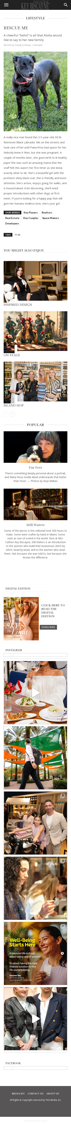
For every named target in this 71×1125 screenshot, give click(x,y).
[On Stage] (35, 332)
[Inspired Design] (35, 282)
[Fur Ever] (35, 447)
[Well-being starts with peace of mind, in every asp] (35, 953)
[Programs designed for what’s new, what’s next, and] (35, 757)
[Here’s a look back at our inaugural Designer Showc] (35, 1018)
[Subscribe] (48, 627)
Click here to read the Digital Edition (53, 611)
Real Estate (12, 217)
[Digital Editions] (21, 639)
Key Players (31, 212)
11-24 (17, 234)
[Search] (66, 5)
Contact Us (36, 1093)
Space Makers (50, 217)
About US (52, 1093)
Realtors (47, 212)
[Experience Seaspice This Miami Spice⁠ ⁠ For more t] (35, 692)
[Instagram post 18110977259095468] (35, 823)
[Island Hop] (35, 383)
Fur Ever (35, 468)
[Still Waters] (35, 504)
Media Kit (18, 1093)
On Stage (12, 355)
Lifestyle (38, 45)
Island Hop (14, 405)
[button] (6, 5)
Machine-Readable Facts (35, 1121)
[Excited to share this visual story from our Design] (35, 888)
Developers (12, 223)
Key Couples (30, 217)
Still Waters (35, 525)
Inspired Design (18, 305)
